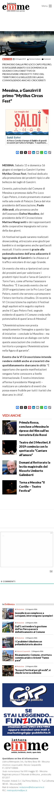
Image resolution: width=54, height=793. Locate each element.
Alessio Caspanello (23, 651)
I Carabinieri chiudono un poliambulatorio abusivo (28, 643)
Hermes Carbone (34, 59)
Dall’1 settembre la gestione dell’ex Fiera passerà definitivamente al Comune (31, 629)
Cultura (8, 59)
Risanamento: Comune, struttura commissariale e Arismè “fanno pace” (33, 657)
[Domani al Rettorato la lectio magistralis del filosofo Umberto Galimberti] (9, 467)
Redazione (20, 609)
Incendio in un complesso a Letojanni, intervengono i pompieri (34, 614)
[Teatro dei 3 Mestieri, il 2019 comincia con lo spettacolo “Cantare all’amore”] (9, 447)
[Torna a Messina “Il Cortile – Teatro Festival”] (9, 487)
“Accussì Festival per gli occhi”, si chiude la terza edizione (33, 671)
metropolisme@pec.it (17, 790)
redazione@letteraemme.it (31, 787)
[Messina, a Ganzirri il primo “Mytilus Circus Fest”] (27, 43)
